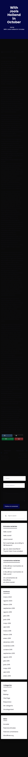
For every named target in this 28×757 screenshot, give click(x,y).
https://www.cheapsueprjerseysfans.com (11, 160)
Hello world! (7, 532)
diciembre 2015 (8, 642)
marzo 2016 (7, 631)
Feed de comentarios (10, 732)
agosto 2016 (7, 612)
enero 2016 (7, 638)
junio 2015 (6, 665)
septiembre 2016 (9, 608)
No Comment (7, 52)
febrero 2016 (7, 635)
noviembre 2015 (8, 646)
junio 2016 (6, 619)
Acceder (6, 724)
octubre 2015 (7, 650)
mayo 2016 (7, 623)
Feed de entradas (9, 728)
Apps (5, 691)
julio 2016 (6, 616)
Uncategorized (8, 709)
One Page (6, 698)
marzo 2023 (7, 597)
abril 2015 (6, 672)
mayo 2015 (7, 668)
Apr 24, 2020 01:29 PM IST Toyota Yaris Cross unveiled (13, 550)
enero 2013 (7, 676)
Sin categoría (8, 706)
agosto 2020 (7, 601)
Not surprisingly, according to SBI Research (13, 544)
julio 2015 (6, 661)
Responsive (7, 702)
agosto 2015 (7, 657)
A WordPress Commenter (12, 566)
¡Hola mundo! (8, 539)
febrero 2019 (7, 604)
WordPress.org (8, 735)
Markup (5, 694)
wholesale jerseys (14, 182)
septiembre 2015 (9, 653)
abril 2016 (6, 627)
